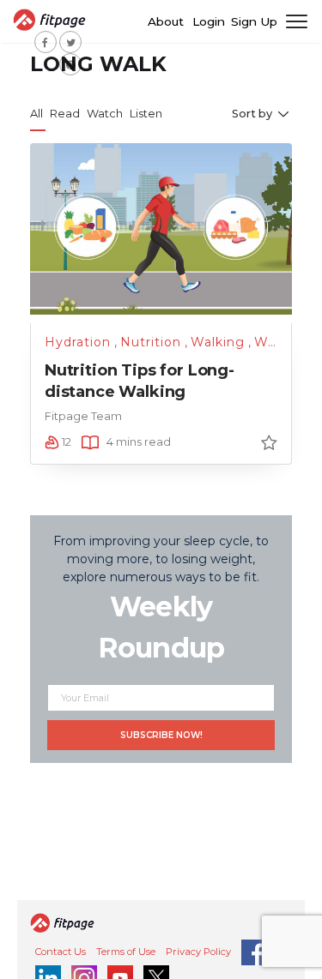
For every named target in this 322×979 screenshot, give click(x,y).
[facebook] (45, 42)
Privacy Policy (198, 952)
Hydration (78, 342)
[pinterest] (70, 64)
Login (208, 21)
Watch (105, 113)
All (36, 113)
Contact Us (60, 952)
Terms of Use (125, 952)
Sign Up (254, 21)
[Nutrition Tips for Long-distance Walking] (161, 228)
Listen (146, 113)
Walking (218, 342)
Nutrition (150, 342)
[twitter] (70, 42)
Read (65, 113)
